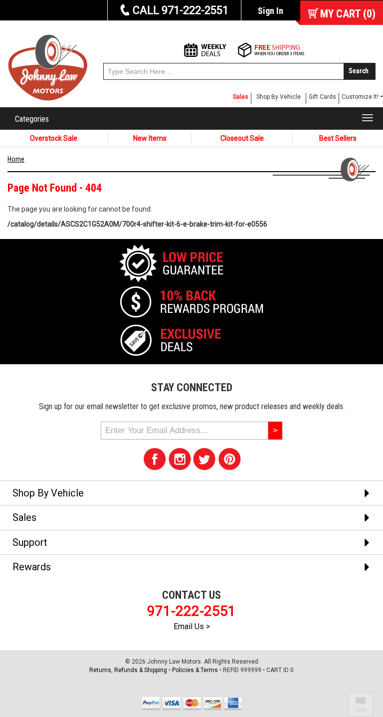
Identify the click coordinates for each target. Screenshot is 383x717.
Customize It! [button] (360, 96)
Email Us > (192, 626)
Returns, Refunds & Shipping (128, 670)
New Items (150, 138)
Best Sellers (338, 138)
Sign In (270, 10)
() (348, 13)
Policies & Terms (195, 670)
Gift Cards (322, 96)
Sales (240, 96)
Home (15, 159)
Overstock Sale (53, 138)
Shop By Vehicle (278, 96)
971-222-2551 (191, 611)
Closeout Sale (242, 138)
